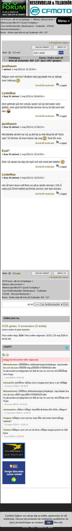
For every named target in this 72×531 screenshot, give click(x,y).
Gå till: (30, 304)
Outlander (40, 26)
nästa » (65, 42)
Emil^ (6, 150)
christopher (9, 409)
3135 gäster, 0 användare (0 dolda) (24, 326)
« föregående (55, 42)
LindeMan (9, 93)
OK (49, 522)
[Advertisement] (36, 234)
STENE (50, 26)
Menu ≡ (64, 21)
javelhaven (9, 66)
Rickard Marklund (9, 29)
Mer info (58, 522)
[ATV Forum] (14, 15)
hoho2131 (8, 383)
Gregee (7, 418)
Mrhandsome (10, 364)
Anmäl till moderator (44, 85)
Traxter (6, 430)
